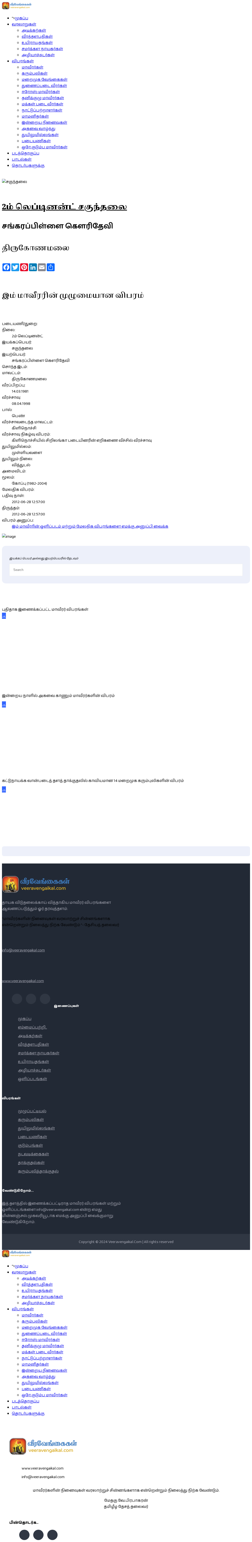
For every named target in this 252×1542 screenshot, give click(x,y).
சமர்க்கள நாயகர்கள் (42, 49)
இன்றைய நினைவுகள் (44, 123)
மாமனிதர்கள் (35, 116)
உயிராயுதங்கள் (37, 43)
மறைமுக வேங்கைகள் (44, 80)
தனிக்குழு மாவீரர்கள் (43, 98)
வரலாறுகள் (24, 24)
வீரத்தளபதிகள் (37, 37)
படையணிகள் (36, 141)
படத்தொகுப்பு (25, 153)
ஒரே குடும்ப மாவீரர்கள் (44, 147)
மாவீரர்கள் (32, 67)
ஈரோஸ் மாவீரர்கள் (41, 92)
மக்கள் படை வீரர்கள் (42, 104)
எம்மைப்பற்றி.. (32, 1027)
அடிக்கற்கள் (34, 31)
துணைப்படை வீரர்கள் (44, 86)
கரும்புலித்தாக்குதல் (38, 1171)
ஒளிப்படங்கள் (32, 1079)
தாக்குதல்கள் (31, 1163)
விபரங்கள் (23, 61)
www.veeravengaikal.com (23, 981)
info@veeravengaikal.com (23, 950)
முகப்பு (21, 18)
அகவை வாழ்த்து (38, 129)
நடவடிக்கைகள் (33, 1154)
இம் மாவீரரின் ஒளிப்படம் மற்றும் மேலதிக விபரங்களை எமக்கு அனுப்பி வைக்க (90, 526)
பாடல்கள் (22, 159)
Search (246, 1536)
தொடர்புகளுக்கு (28, 166)
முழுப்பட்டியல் (32, 1111)
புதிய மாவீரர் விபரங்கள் (23, 598)
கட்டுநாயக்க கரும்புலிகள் (28, 769)
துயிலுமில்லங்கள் (40, 135)
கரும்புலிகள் (34, 74)
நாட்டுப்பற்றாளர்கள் (42, 110)
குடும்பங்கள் (30, 1146)
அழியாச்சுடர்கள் (38, 55)
